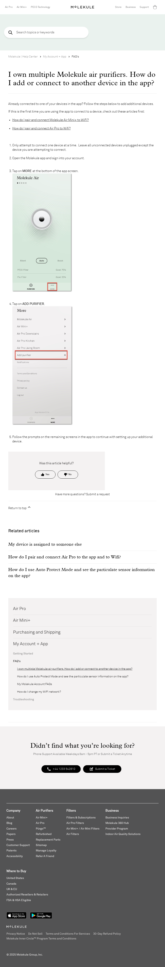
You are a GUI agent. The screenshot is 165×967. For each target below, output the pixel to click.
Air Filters (72, 834)
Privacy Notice (15, 933)
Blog (9, 823)
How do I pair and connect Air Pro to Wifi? (41, 128)
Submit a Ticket (105, 769)
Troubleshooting (23, 699)
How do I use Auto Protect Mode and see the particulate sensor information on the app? (72, 676)
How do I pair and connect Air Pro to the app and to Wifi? (64, 557)
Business (131, 7)
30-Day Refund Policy (107, 933)
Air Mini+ (22, 7)
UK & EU (11, 889)
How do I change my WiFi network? (39, 691)
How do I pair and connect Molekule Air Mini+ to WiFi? (50, 120)
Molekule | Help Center (23, 56)
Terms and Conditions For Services (68, 933)
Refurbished (44, 834)
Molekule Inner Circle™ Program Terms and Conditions (41, 938)
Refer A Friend (45, 856)
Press (10, 839)
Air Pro (9, 7)
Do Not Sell (35, 933)
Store (118, 7)
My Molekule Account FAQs (34, 684)
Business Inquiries (117, 817)
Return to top (17, 508)
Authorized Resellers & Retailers (27, 894)
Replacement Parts (48, 839)
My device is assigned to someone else (45, 544)
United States (15, 878)
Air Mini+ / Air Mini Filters (82, 828)
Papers (10, 834)
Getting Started (23, 653)
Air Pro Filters (75, 823)
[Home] (82, 7)
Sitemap (41, 845)
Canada (11, 883)
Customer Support (18, 845)
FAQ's (75, 56)
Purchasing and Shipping (36, 632)
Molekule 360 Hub (117, 823)
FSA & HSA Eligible (18, 900)
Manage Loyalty (46, 850)
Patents (11, 850)
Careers (11, 828)
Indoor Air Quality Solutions (122, 834)
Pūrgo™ (41, 828)
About (10, 817)
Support (144, 7)
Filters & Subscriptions (81, 817)
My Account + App (54, 56)
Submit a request (98, 494)
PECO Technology (40, 7)
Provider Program (116, 828)
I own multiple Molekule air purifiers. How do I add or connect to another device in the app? (74, 669)
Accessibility (14, 856)
